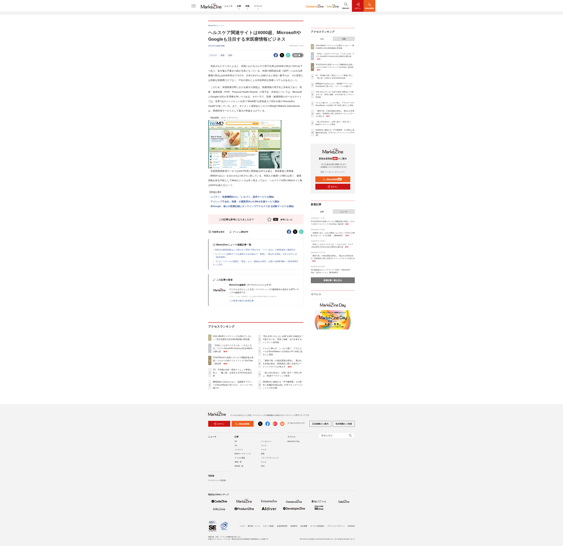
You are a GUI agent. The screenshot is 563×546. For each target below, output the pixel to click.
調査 (262, 453)
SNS (263, 466)
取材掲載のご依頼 (344, 423)
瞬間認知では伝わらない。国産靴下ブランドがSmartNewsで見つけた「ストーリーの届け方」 (232, 384)
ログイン (334, 186)
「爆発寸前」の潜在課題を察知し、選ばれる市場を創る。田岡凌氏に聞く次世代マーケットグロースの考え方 (282, 363)
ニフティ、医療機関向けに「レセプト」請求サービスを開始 (242, 196)
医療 (230, 55)
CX (236, 445)
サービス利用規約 (317, 526)
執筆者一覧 (239, 466)
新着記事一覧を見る (333, 280)
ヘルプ (242, 526)
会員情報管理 (282, 526)
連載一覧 (238, 461)
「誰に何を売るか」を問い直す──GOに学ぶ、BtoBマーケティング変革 (282, 374)
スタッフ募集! (268, 526)
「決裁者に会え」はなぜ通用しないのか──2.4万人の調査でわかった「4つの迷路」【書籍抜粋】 (333, 234)
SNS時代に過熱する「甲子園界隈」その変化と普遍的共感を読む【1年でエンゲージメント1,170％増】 (283, 384)
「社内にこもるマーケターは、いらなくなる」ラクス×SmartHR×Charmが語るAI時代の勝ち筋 (232, 348)
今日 (322, 39)
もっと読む (218, 264)
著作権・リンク (254, 526)
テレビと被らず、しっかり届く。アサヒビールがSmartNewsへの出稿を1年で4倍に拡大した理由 (282, 351)
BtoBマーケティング (243, 453)
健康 (222, 55)
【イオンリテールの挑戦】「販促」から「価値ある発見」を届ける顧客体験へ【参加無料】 (257, 261)
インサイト (239, 449)
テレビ (263, 461)
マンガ (263, 445)
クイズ (263, 449)
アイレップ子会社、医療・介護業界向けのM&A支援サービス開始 (245, 201)
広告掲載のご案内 (320, 423)
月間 (344, 39)
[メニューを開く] (193, 6)
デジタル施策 (240, 457)
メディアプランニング (270, 457)
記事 (239, 5)
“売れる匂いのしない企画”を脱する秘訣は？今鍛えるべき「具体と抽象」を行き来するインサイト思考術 (283, 339)
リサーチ (213, 55)
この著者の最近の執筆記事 (241, 300)
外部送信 (351, 526)
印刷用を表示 (218, 231)
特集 (247, 5)
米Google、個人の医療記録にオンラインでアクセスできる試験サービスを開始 (252, 206)
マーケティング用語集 (217, 480)
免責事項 (293, 526)
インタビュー (266, 441)
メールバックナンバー (334, 171)
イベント (258, 5)
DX (236, 441)
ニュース (228, 5)
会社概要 (303, 526)
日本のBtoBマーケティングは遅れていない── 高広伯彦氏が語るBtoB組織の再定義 (232, 338)
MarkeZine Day (293, 441)
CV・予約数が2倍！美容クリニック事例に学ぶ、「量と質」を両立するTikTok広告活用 (232, 372)
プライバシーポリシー (336, 526)
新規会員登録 (334, 179)
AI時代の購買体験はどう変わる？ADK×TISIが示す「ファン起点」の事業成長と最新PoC (255, 249)
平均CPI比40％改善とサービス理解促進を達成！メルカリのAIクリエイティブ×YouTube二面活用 (233, 360)
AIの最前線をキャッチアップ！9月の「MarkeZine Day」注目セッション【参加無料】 (330, 271)
